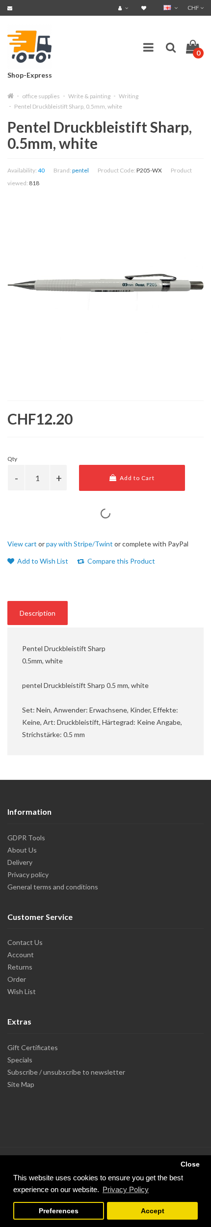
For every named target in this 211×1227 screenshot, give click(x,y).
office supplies (41, 96)
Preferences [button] (59, 1211)
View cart (22, 544)
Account (20, 954)
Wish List (21, 991)
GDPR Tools (26, 837)
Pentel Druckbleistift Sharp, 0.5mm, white (68, 106)
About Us (22, 850)
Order (16, 979)
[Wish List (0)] (145, 7)
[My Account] (124, 7)
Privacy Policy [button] (126, 1189)
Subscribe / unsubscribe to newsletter (66, 1072)
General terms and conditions (52, 887)
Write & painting (89, 96)
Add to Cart (136, 478)
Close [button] (190, 1164)
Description (37, 613)
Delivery (19, 862)
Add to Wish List (42, 561)
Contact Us (25, 942)
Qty (12, 458)
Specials (19, 1060)
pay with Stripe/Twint (79, 544)
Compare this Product (120, 561)
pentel (80, 170)
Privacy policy (28, 874)
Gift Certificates (32, 1047)
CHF (193, 7)
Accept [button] (152, 1211)
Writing (128, 96)
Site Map (20, 1084)
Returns (19, 967)
